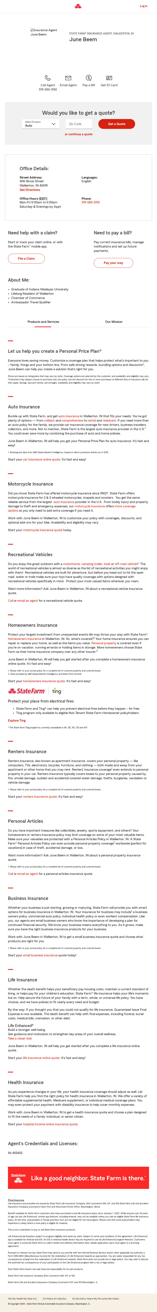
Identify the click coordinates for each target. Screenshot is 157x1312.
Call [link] (10, 600)
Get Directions (30, 189)
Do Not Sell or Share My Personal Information (95, 1298)
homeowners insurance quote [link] (44, 681)
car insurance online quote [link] (41, 459)
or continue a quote (78, 134)
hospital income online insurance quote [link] (50, 1124)
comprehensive (72, 420)
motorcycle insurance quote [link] (42, 530)
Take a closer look (20, 1038)
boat (107, 564)
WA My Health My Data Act (22, 1298)
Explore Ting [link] (17, 720)
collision (49, 420)
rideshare (109, 420)
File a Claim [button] (26, 258)
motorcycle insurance (90, 506)
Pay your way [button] (113, 263)
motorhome (71, 564)
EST (43, 198)
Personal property (103, 643)
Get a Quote (116, 124)
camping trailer (91, 564)
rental (92, 420)
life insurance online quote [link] (41, 1058)
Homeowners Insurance (24, 639)
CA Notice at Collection (54, 1298)
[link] (68, 83)
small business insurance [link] (40, 955)
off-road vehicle (126, 564)
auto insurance (68, 416)
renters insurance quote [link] (40, 796)
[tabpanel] (78, 188)
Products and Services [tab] (43, 321)
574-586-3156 (91, 202)
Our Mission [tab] (113, 321)
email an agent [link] (28, 600)
